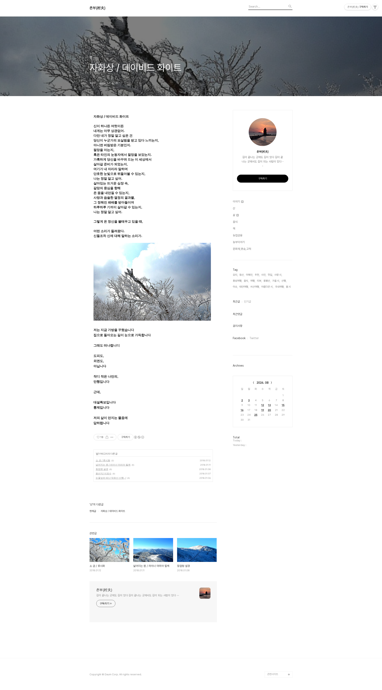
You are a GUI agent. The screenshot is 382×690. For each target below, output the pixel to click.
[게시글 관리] (111, 437)
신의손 (270, 629)
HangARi (272, 362)
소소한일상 (272, 317)
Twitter (254, 338)
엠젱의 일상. (273, 438)
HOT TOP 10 (274, 572)
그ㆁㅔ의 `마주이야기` (278, 508)
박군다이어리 (274, 534)
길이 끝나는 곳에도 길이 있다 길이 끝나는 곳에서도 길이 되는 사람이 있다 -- (137, 595)
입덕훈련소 (272, 330)
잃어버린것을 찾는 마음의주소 (278, 665)
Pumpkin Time (275, 477)
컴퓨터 (270, 470)
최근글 (236, 301)
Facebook (239, 338)
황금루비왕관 (274, 502)
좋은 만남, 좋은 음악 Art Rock (279, 639)
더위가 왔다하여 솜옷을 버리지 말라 (278, 397)
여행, (252, 280)
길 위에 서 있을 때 (276, 356)
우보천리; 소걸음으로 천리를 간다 (279, 270)
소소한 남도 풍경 (275, 279)
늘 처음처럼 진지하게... (278, 222)
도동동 (270, 585)
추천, (257, 274)
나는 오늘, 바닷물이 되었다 (279, 448)
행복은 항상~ (274, 604)
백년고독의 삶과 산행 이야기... (279, 194)
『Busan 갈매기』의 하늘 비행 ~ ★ (279, 544)
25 (255, 414)
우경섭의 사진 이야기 (277, 241)
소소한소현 (272, 566)
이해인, (249, 274)
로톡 (269, 483)
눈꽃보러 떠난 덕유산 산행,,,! (111, 477)
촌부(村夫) (97, 8)
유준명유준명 (274, 305)
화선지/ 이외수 (103, 473)
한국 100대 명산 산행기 (279, 311)
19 (262, 410)
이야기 (237, 201)
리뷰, (259, 280)
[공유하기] (106, 437)
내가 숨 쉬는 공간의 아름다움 (279, 181)
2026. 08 (263, 382)
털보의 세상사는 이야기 (278, 286)
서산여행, (255, 286)
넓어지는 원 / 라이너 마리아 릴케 (113, 464)
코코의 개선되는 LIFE (278, 559)
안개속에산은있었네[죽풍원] (278, 620)
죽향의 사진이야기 (276, 228)
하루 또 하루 (273, 598)
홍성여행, (237, 280)
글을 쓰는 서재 (274, 464)
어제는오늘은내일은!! (277, 591)
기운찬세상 (272, 553)
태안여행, (244, 286)
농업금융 (237, 235)
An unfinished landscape (275, 346)
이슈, (235, 286)
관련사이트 (272, 674)
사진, (263, 274)
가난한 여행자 (274, 247)
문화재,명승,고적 (242, 248)
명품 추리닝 (273, 528)
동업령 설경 (102, 469)
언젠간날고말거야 (276, 419)
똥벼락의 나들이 (275, 235)
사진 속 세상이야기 (276, 496)
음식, (246, 280)
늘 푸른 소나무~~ (276, 165)
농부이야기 (239, 242)
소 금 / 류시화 (103, 460)
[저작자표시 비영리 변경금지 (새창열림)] (139, 437)
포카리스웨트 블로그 (277, 515)
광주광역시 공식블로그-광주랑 (279, 213)
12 (262, 405)
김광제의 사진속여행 (277, 337)
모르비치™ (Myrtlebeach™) (276, 384)
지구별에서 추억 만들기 (278, 171)
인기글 (247, 301)
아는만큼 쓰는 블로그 (277, 521)
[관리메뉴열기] (375, 7)
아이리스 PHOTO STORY (276, 410)
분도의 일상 (273, 324)
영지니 (270, 648)
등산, (241, 274)
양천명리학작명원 (276, 489)
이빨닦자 (271, 457)
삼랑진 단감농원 (275, 610)
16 (242, 410)
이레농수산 (272, 655)
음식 (235, 221)
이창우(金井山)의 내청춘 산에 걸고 (278, 372)
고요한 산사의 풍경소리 (278, 203)
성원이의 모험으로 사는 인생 (278, 295)
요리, (235, 274)
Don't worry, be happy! (276, 429)
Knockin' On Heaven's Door (276, 257)
